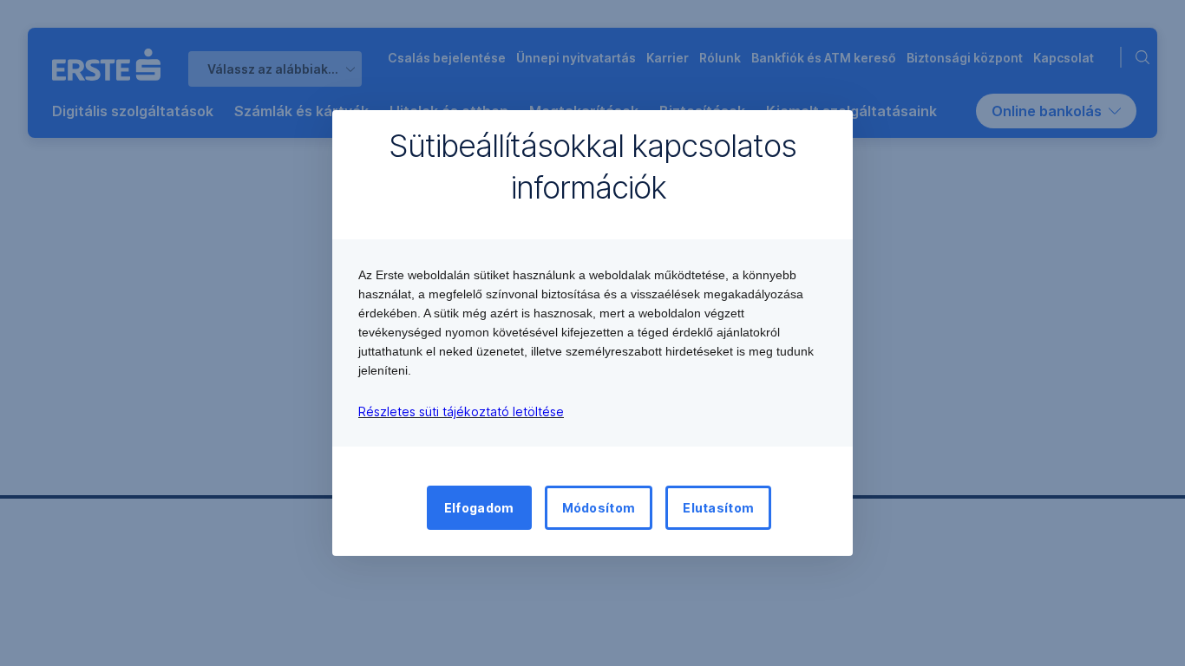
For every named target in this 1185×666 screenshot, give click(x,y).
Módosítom (599, 507)
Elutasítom (718, 507)
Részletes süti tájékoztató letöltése (461, 411)
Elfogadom (479, 507)
